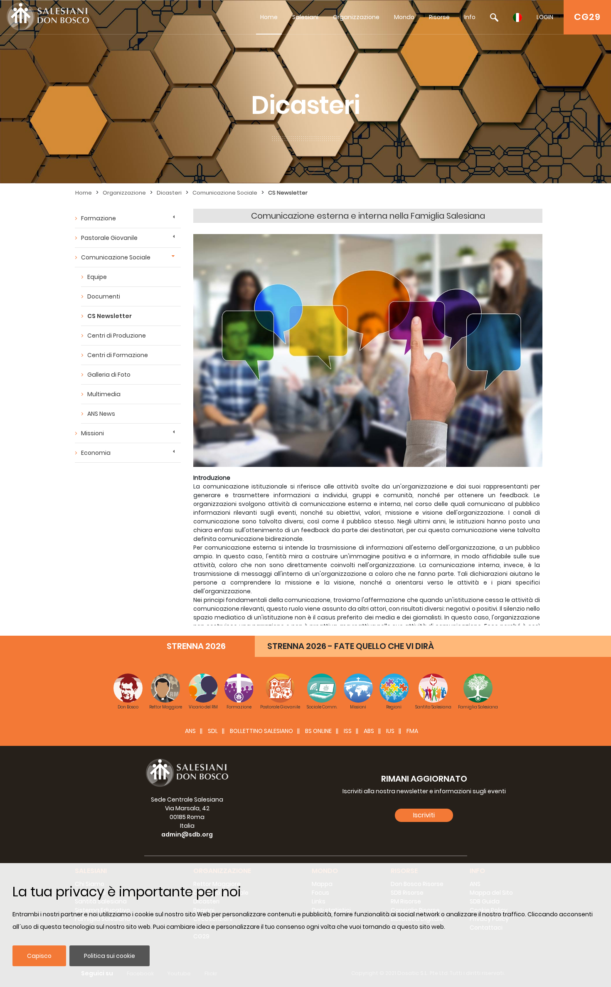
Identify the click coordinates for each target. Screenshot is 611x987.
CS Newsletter (288, 193)
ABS (369, 731)
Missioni (92, 433)
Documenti (103, 296)
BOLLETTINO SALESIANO (261, 731)
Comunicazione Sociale (224, 193)
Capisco (39, 956)
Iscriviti (424, 815)
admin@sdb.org (187, 834)
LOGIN (545, 17)
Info (469, 17)
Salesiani (305, 17)
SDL (213, 731)
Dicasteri (169, 193)
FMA (412, 731)
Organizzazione (356, 17)
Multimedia (104, 394)
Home (269, 17)
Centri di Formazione (117, 355)
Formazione (98, 218)
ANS (190, 731)
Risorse (439, 17)
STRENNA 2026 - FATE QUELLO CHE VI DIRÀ (350, 646)
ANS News (101, 414)
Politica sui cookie (109, 956)
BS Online (318, 731)
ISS (348, 731)
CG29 (587, 16)
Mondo (404, 17)
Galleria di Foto (109, 374)
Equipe (97, 277)
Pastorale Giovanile (109, 238)
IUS (390, 731)
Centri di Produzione (116, 335)
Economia (96, 453)
